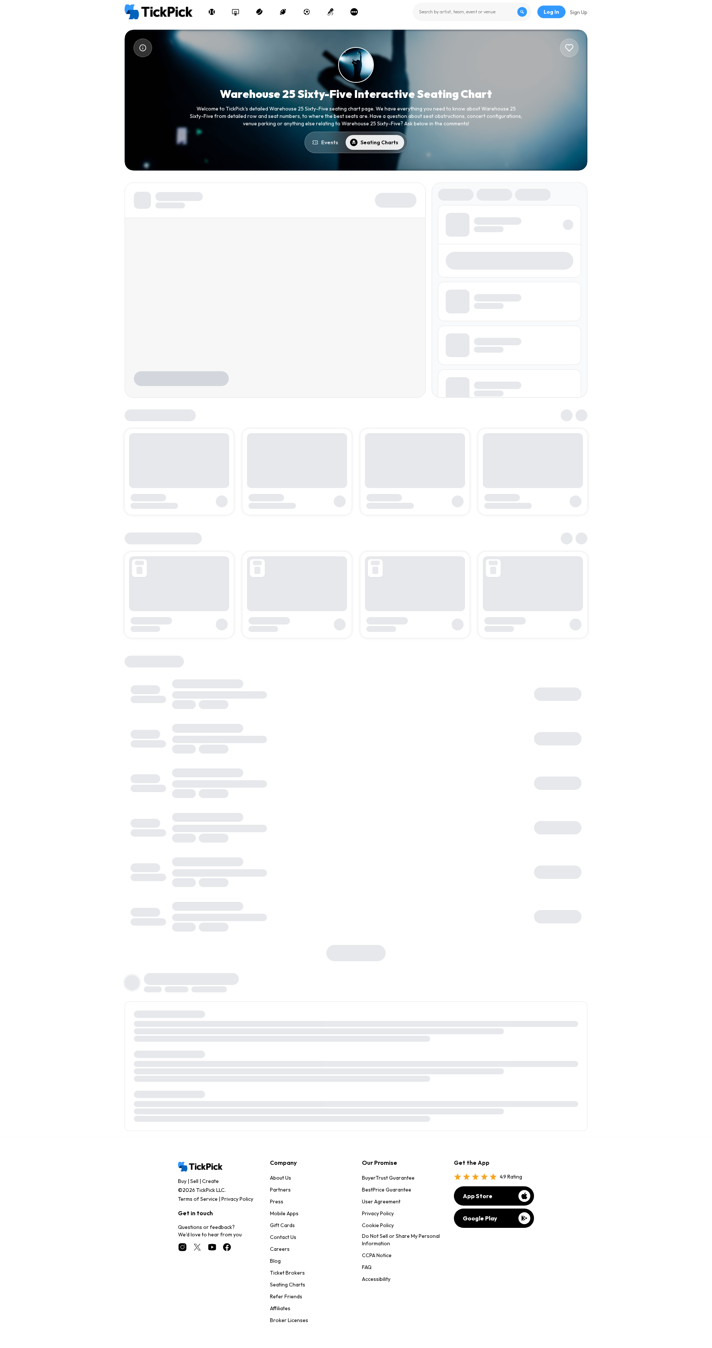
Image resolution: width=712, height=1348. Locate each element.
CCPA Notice (377, 1255)
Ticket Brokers (287, 1272)
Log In (551, 12)
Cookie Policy (378, 1225)
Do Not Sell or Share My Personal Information (401, 1240)
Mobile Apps (284, 1213)
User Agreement (381, 1201)
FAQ (367, 1267)
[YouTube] (212, 1247)
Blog (275, 1261)
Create (210, 1181)
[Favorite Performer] (569, 48)
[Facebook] (226, 1247)
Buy (182, 1181)
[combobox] (472, 12)
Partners (280, 1189)
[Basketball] (235, 11)
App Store (477, 1196)
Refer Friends (286, 1296)
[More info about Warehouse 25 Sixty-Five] (143, 48)
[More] (354, 11)
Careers (280, 1249)
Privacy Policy (237, 1199)
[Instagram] (182, 1247)
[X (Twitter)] (197, 1247)
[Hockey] (259, 11)
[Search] (522, 12)
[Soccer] (306, 11)
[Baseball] (211, 11)
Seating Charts (287, 1284)
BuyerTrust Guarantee (388, 1177)
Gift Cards (282, 1225)
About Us (280, 1177)
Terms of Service (198, 1199)
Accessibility (376, 1279)
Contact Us (283, 1237)
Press (276, 1201)
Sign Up (578, 12)
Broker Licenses (289, 1320)
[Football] (283, 11)
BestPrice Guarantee (386, 1189)
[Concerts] (330, 11)
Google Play (480, 1218)
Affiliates (280, 1308)
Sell (194, 1181)
